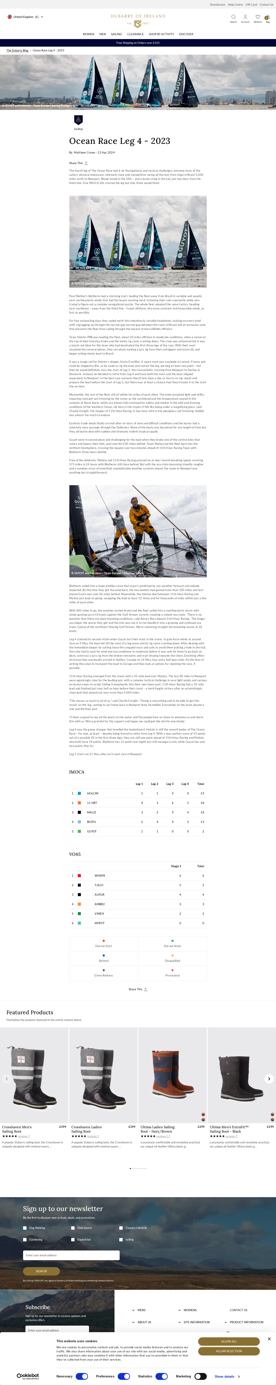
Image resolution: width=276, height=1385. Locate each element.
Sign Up (41, 1271)
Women (88, 34)
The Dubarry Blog (17, 50)
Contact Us (266, 4)
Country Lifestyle (136, 1228)
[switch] (124, 1376)
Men (102, 34)
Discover (186, 34)
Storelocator (217, 4)
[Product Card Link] (34, 1075)
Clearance (135, 34)
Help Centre (235, 4)
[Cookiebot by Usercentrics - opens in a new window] (28, 1376)
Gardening (35, 1239)
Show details (224, 1376)
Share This (76, 163)
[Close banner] (269, 1338)
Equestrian (84, 1239)
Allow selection (229, 1351)
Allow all (229, 1341)
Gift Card (251, 4)
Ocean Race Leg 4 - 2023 (48, 50)
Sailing (116, 34)
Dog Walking (37, 1228)
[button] (7, 1079)
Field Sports (84, 1228)
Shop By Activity (161, 34)
